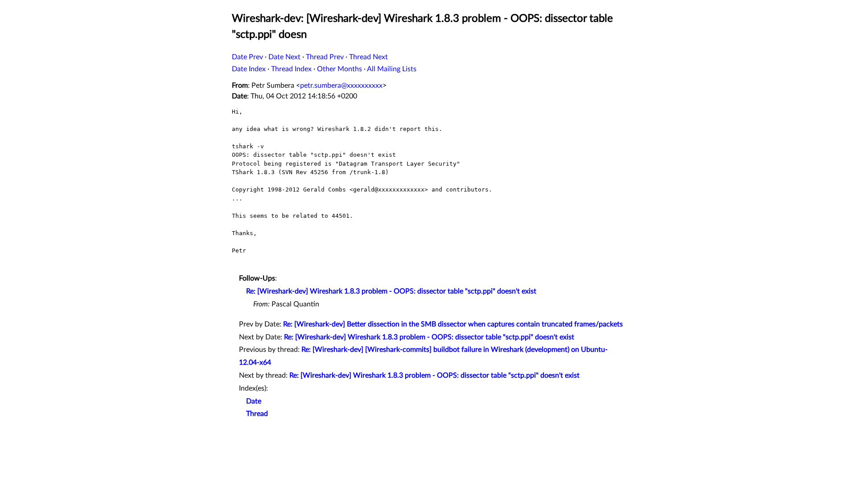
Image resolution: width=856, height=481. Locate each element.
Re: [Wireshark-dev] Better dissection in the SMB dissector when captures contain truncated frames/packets (453, 324)
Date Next (284, 57)
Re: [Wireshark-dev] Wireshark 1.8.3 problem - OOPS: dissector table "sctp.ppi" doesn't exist (391, 291)
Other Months (339, 69)
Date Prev (247, 57)
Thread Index (291, 69)
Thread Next (368, 57)
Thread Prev (325, 57)
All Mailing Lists (391, 69)
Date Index (249, 69)
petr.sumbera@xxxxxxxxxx (341, 85)
